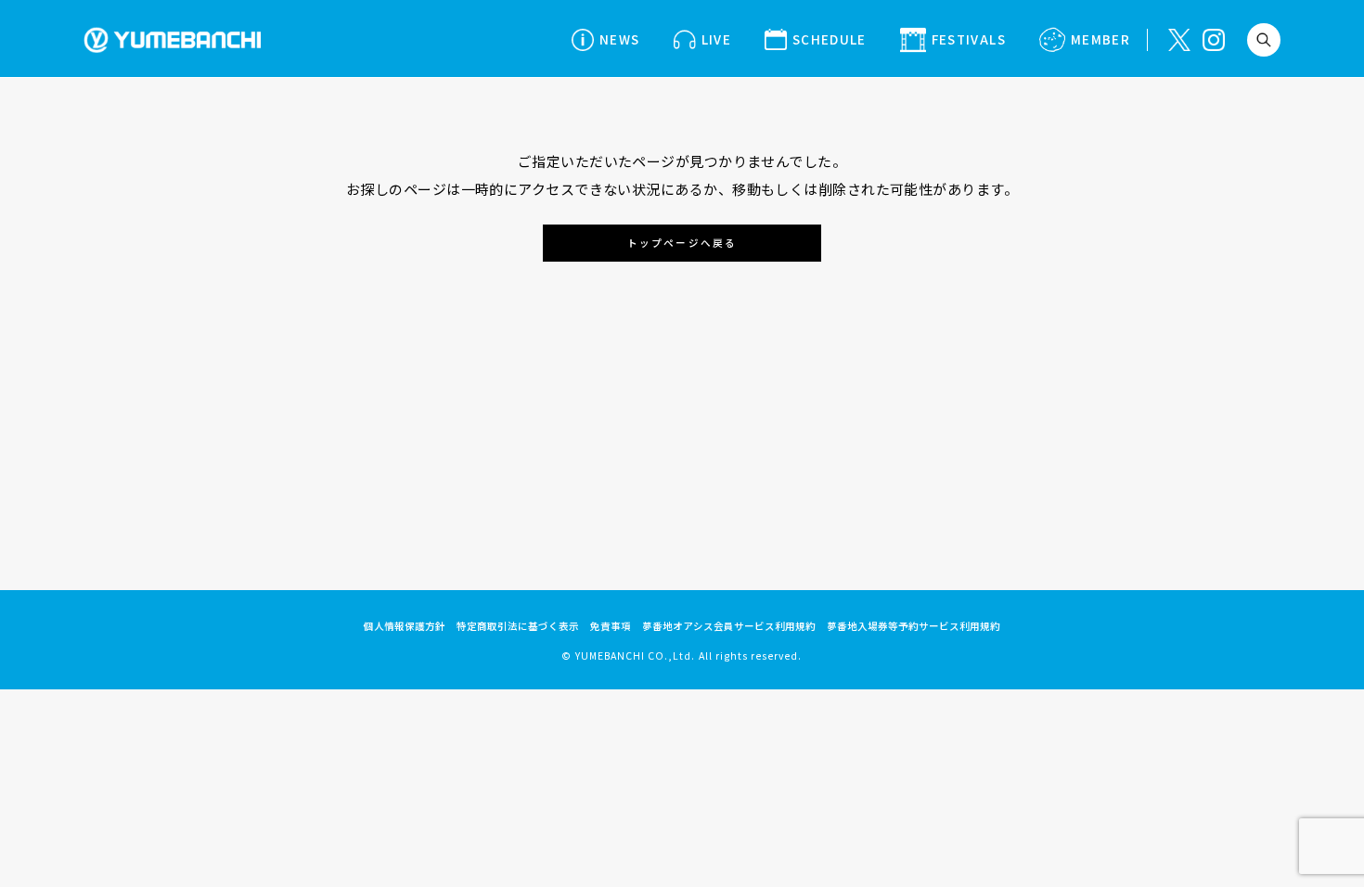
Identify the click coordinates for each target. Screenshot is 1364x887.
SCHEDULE (829, 39)
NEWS (619, 39)
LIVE (716, 39)
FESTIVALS (969, 39)
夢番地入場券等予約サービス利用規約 (913, 626)
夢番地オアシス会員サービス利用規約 (729, 626)
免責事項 (610, 626)
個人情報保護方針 (404, 626)
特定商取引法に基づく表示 (518, 626)
